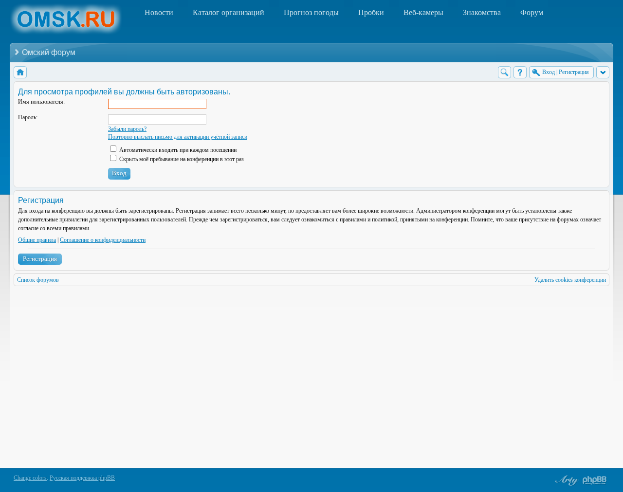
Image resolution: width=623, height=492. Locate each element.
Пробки (371, 12)
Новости (159, 12)
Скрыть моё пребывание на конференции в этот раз (181, 159)
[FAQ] (520, 72)
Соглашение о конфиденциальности (103, 240)
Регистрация (40, 258)
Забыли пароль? (127, 129)
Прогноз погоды (311, 12)
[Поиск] (504, 72)
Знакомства (482, 12)
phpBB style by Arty (565, 480)
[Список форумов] (20, 72)
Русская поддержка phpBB (82, 477)
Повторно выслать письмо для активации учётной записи (177, 136)
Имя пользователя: (41, 101)
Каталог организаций (228, 12)
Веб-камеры (423, 12)
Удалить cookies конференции (570, 279)
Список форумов (38, 279)
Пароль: (27, 117)
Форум (531, 12)
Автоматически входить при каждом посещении (177, 149)
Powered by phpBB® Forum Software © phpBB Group (594, 480)
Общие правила (37, 240)
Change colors (30, 477)
